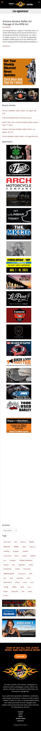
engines (24, 556)
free (4, 560)
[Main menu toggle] (2, 2)
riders (14, 587)
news (11, 578)
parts (28, 578)
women (5, 595)
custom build (7, 556)
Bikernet (7, 547)
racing (6, 587)
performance (7, 582)
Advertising (20, 718)
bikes (24, 547)
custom (25, 551)
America (23, 542)
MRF (30, 574)
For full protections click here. (20, 707)
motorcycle (27, 569)
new (4, 578)
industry (6, 565)
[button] (39, 2)
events (32, 556)
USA (23, 591)
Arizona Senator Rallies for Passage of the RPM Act (17, 23)
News (21, 716)
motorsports (22, 574)
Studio (20, 712)
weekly (30, 591)
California (32, 547)
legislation (22, 565)
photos (17, 582)
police (25, 582)
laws (13, 565)
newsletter (20, 578)
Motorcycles (9, 573)
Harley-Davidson (25, 560)
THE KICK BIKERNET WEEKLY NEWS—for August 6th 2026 (20, 136)
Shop (29, 587)
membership (7, 569)
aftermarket (7, 542)
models (17, 569)
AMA (15, 542)
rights (22, 587)
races (32, 582)
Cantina (6, 551)
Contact (20, 721)
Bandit (31, 542)
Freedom (12, 560)
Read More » (7, 46)
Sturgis (5, 591)
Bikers (16, 546)
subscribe (14, 591)
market (31, 565)
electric (16, 556)
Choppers (16, 551)
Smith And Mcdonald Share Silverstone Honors (17, 118)
